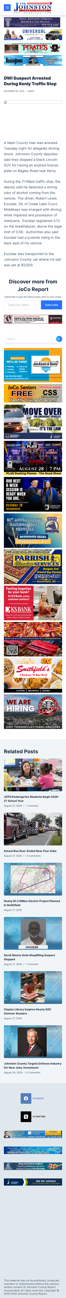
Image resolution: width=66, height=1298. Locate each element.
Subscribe (51, 305)
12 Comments (33, 855)
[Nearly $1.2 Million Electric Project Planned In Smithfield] (33, 879)
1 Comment (32, 805)
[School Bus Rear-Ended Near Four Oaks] (33, 829)
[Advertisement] (33, 1229)
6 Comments (33, 1072)
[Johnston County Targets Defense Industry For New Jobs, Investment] (33, 1041)
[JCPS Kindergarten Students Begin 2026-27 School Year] (33, 775)
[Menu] (7, 7)
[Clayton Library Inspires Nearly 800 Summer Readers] (33, 987)
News (31, 91)
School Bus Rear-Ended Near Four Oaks (30, 851)
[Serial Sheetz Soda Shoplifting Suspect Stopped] (33, 933)
